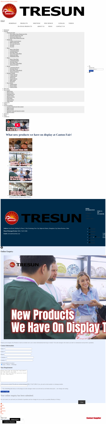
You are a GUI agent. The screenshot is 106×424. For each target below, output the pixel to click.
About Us (40, 26)
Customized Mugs (14, 50)
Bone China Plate (14, 59)
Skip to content (13, 1)
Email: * (3, 351)
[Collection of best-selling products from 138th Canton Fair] (20, 159)
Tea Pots (12, 45)
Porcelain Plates (14, 62)
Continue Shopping (9, 422)
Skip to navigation (5, 1)
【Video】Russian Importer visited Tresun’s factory (20, 197)
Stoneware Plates (14, 64)
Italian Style (10, 91)
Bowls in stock (10, 112)
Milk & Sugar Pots (14, 42)
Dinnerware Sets (11, 32)
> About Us (88, 213)
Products (24, 23)
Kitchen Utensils (11, 73)
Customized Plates (14, 60)
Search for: (91, 67)
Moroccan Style (11, 97)
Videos (71, 23)
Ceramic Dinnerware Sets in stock (15, 106)
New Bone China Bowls (16, 70)
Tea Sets (12, 46)
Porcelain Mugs (14, 52)
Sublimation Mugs (14, 56)
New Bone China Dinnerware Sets (18, 34)
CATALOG (61, 23)
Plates (8, 57)
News (50, 26)
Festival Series (13, 87)
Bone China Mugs (14, 49)
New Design (48, 23)
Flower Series (13, 85)
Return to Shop (15, 419)
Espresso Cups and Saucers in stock (15, 111)
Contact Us (60, 26)
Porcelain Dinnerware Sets (16, 35)
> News (87, 215)
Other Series (10, 101)
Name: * (3, 348)
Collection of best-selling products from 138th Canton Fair (20, 167)
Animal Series (13, 84)
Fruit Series (9, 98)
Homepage (12, 23)
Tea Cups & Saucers (15, 43)
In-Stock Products (25, 26)
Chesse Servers (13, 74)
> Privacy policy (90, 218)
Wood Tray (12, 77)
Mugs (8, 48)
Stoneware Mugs (14, 55)
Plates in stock (10, 108)
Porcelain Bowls (14, 69)
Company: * (4, 357)
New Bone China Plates (16, 63)
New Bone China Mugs (16, 53)
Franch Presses (13, 78)
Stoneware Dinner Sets (15, 37)
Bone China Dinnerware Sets (17, 38)
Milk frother (13, 80)
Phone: (2, 354)
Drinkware (9, 39)
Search (91, 70)
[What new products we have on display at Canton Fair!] (20, 174)
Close (81, 402)
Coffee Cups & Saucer (15, 41)
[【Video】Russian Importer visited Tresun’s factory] (20, 189)
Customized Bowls (14, 67)
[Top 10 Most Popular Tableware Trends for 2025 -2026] (20, 145)
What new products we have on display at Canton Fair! (20, 182)
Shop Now (36, 23)
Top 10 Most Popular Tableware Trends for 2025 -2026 (20, 152)
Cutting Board (13, 76)
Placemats (12, 81)
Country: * (3, 360)
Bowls (8, 66)
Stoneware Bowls (14, 71)
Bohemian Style (11, 94)
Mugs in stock (10, 109)
